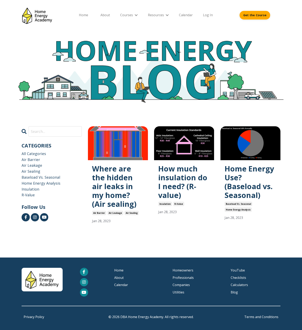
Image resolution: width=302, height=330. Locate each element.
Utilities (178, 292)
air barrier (99, 213)
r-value (178, 203)
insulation (165, 203)
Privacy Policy (34, 317)
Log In (208, 15)
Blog (234, 292)
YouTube (238, 270)
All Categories (34, 153)
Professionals (183, 277)
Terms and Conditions (261, 317)
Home (83, 15)
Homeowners (183, 270)
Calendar (186, 15)
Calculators (239, 285)
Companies (181, 285)
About (105, 15)
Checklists (238, 277)
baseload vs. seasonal (238, 203)
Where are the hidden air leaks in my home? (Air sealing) (114, 186)
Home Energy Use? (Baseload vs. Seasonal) (249, 182)
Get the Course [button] (255, 15)
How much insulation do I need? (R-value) (182, 182)
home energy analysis (238, 209)
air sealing (132, 213)
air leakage (115, 213)
